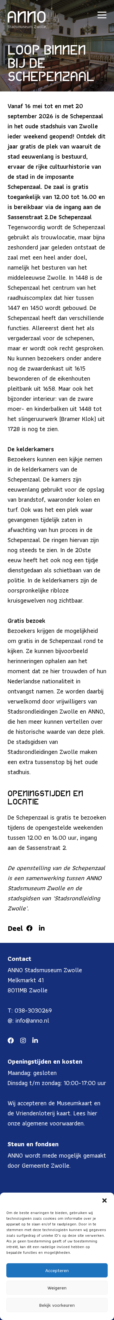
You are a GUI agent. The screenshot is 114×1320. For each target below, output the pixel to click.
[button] (104, 1200)
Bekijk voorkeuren (57, 1305)
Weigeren (57, 1288)
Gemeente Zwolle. (46, 1165)
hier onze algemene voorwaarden (52, 1118)
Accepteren (57, 1270)
